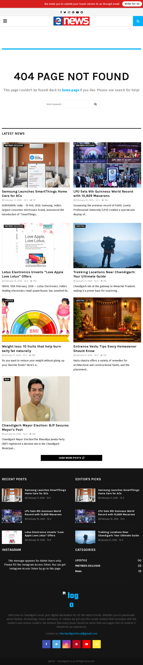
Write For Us (122, 3)
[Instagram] (66, 644)
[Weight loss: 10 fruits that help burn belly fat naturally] (36, 320)
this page (55, 568)
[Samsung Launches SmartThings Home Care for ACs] (36, 165)
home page (70, 90)
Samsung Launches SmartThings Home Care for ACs (45, 491)
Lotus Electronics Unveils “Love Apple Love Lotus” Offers (44, 534)
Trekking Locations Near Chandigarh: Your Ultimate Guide (104, 274)
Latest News (13, 133)
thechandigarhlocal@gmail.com (78, 633)
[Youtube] (86, 644)
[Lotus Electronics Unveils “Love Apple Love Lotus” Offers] (36, 245)
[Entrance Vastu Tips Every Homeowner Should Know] (107, 320)
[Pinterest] (76, 644)
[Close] (140, 3)
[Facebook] (46, 644)
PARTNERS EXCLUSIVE (14, 146)
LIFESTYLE (80, 226)
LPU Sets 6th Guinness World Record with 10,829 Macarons (103, 193)
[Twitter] (56, 644)
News (7, 379)
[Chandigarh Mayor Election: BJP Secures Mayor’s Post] (36, 398)
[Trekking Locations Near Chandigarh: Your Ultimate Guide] (107, 245)
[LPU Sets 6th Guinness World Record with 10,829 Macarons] (107, 165)
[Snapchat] (97, 644)
